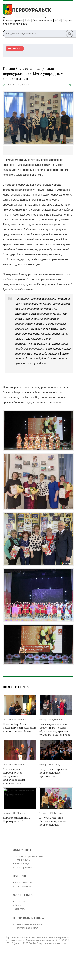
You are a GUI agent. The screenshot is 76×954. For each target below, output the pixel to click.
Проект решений (24, 867)
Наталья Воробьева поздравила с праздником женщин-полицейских (19, 727)
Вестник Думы (22, 859)
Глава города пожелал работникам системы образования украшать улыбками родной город (55, 729)
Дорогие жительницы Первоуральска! (16, 819)
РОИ (58, 20)
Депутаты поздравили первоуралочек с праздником (53, 772)
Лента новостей (23, 882)
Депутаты (20, 908)
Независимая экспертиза (28, 924)
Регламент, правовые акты (29, 856)
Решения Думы (23, 863)
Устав (18, 905)
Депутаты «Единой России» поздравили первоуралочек (52, 821)
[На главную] (30, 11)
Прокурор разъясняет (26, 927)
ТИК (27, 20)
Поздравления (23, 886)
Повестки (20, 901)
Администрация (13, 20)
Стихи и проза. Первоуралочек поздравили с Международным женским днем (14, 776)
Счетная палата (42, 20)
